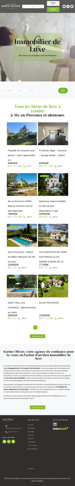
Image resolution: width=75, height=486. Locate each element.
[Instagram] (68, 6)
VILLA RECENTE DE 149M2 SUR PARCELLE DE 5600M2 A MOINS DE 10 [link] (53, 257)
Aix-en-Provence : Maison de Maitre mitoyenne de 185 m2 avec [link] (21, 257)
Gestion (31, 438)
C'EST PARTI (63, 90)
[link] (22, 133)
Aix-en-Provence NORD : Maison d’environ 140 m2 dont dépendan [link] (20, 206)
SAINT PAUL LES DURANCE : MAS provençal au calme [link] (22, 307)
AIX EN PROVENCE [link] (49, 302)
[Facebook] (64, 6)
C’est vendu (32, 445)
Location (31, 435)
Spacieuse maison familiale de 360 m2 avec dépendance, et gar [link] (52, 206)
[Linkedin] (72, 6)
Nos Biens (31, 428)
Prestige (31, 431)
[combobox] (10, 90)
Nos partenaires (52, 478)
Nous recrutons (64, 478)
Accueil (30, 425)
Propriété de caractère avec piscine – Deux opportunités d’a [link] (21, 155)
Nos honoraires (41, 478)
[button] (33, 6)
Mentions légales (37, 481)
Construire (31, 442)
